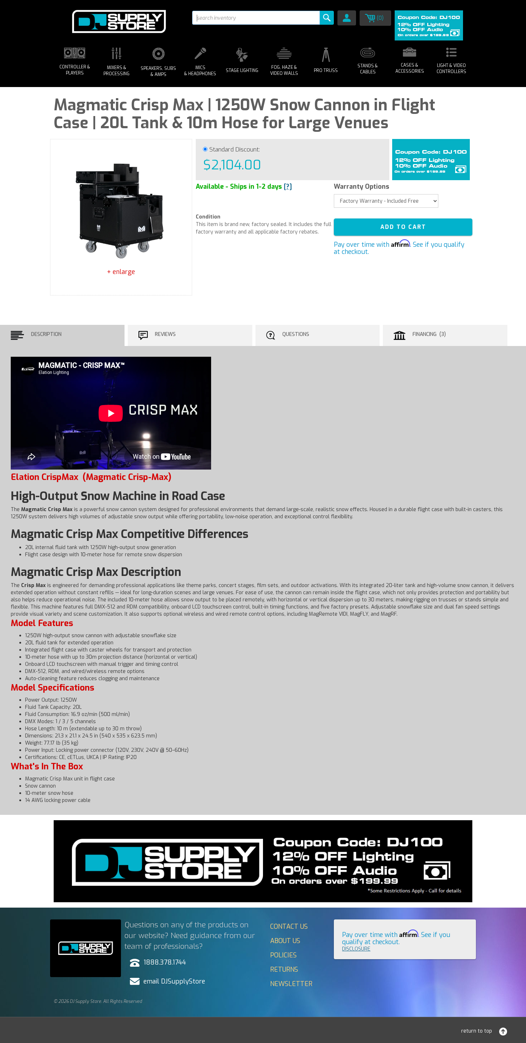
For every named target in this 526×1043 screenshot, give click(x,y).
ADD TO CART (403, 227)
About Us (285, 941)
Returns (284, 969)
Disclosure (356, 949)
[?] (288, 186)
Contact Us (289, 926)
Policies (283, 955)
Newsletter (291, 984)
